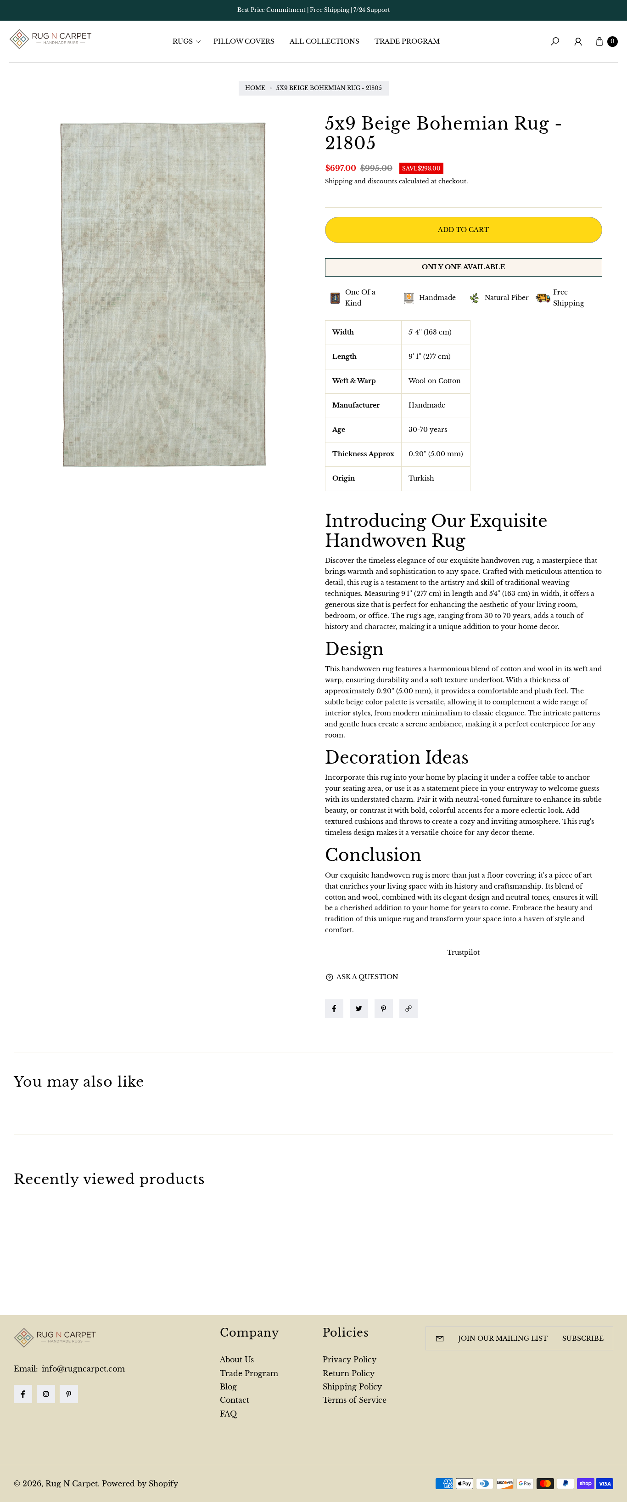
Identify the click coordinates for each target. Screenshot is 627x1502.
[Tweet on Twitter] (359, 1008)
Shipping (339, 181)
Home (255, 88)
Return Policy (349, 1373)
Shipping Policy (352, 1386)
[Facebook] (23, 1394)
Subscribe (583, 1338)
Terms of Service (354, 1400)
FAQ (228, 1413)
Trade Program (249, 1373)
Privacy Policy (349, 1359)
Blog (228, 1386)
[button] (190, 41)
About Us (237, 1359)
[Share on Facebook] (334, 1008)
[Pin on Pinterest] (384, 1008)
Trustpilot (463, 952)
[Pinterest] (69, 1394)
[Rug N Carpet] (50, 39)
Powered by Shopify (140, 1483)
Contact (234, 1400)
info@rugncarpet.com (82, 1368)
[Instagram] (46, 1394)
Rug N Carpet (71, 1483)
